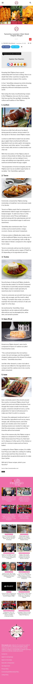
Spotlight (9, 591)
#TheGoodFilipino (9, 534)
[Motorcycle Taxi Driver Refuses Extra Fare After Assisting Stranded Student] (9, 566)
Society (16, 39)
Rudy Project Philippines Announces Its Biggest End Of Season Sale (9, 595)
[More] (21, 46)
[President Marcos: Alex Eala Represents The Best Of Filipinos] (24, 605)
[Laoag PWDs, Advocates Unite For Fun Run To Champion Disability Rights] (24, 586)
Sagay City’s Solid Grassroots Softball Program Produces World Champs (24, 499)
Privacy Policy (5, 668)
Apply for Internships (7, 660)
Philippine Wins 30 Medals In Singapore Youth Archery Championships (24, 516)
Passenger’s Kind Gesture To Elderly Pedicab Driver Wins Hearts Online (24, 537)
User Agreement (6, 666)
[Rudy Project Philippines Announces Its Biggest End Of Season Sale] (9, 586)
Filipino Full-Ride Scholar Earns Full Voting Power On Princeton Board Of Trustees (9, 499)
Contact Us (4, 654)
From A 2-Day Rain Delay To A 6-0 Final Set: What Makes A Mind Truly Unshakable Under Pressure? (9, 517)
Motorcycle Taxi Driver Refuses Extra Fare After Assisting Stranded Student (9, 575)
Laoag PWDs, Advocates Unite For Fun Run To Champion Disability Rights (24, 595)
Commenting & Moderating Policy (10, 671)
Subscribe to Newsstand (8, 662)
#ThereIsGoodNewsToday (24, 591)
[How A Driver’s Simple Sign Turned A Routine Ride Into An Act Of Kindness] (9, 528)
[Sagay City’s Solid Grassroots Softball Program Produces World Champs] (24, 491)
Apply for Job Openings (7, 657)
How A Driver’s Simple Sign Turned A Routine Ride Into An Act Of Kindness (8, 537)
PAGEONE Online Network (9, 43)
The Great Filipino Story (9, 553)
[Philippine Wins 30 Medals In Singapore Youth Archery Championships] (24, 509)
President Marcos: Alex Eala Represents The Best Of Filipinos (24, 614)
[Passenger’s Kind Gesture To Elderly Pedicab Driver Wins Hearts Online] (24, 528)
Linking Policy (5, 674)
